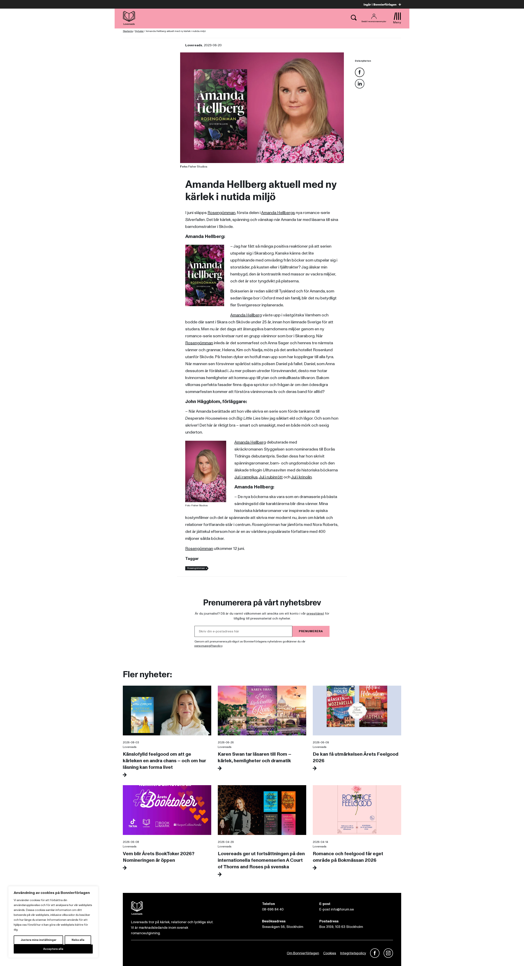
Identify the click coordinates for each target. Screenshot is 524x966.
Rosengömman (221, 213)
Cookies (329, 953)
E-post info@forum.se (336, 909)
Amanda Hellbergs (278, 213)
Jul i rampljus (246, 477)
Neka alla (78, 940)
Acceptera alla (53, 949)
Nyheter (139, 31)
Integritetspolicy (353, 953)
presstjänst (315, 613)
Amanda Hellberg (246, 315)
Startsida (128, 31)
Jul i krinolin (301, 477)
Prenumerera (311, 631)
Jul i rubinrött (271, 477)
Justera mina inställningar (38, 940)
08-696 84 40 (272, 909)
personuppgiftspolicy (208, 646)
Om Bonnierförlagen (303, 953)
